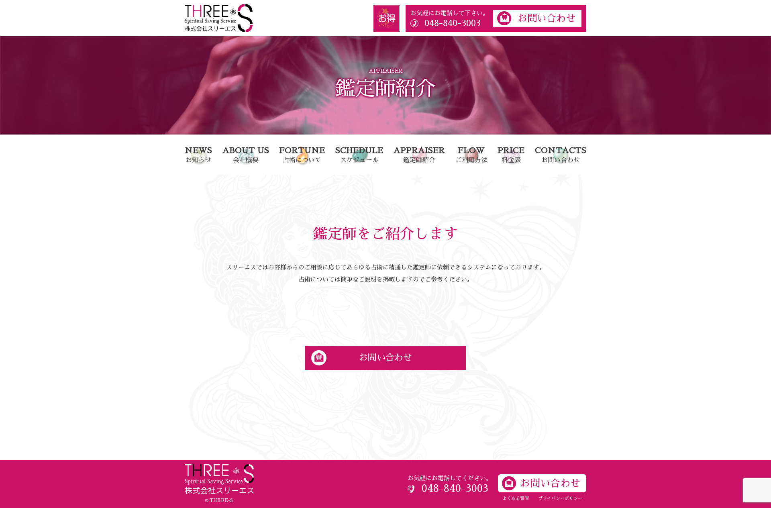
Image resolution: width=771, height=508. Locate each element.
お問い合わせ (546, 18)
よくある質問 (515, 498)
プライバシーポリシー (560, 498)
